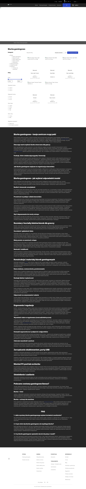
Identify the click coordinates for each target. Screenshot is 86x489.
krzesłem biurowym (18, 151)
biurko (26, 262)
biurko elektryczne (27, 322)
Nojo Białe (52, 73)
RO (47, 482)
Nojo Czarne (52, 97)
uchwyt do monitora (48, 401)
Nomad (34, 97)
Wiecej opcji (35, 70)
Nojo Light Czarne (35, 73)
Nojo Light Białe (69, 73)
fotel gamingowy (65, 139)
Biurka (18, 42)
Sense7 (15, 42)
